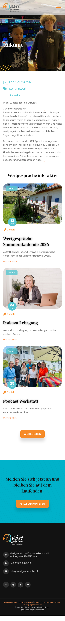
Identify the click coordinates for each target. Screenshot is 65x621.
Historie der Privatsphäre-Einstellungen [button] (18, 602)
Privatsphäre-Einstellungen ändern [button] (47, 602)
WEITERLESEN (10, 261)
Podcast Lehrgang (20, 323)
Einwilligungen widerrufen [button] (32, 605)
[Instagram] (13, 585)
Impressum (27, 610)
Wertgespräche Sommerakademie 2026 (26, 241)
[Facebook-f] (6, 585)
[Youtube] (28, 585)
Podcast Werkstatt (20, 401)
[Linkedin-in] (20, 585)
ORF (41, 112)
